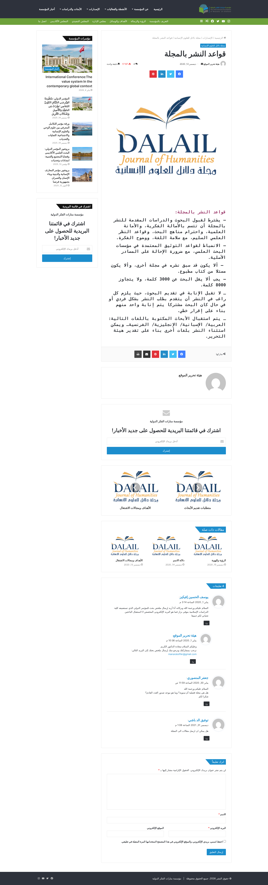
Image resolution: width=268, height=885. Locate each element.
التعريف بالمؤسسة (158, 21)
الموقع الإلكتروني (155, 827)
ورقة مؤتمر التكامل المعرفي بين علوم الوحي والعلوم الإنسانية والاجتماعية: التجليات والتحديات (56, 131)
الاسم (222, 814)
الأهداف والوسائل (118, 21)
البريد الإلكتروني (217, 827)
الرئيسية (158, 9)
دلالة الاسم (178, 560)
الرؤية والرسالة (138, 21)
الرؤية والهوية (219, 560)
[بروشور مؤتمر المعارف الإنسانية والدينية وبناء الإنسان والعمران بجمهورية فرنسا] (82, 175)
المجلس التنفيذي (80, 21)
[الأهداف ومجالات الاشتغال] (125, 546)
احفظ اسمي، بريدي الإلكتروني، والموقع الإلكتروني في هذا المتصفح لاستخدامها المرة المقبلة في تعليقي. (172, 841)
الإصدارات (94, 9)
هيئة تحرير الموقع (211, 64)
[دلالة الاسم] (166, 546)
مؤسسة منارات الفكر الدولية (166, 878)
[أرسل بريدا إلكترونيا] (202, 64)
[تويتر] (170, 74)
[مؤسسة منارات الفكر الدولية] (215, 9)
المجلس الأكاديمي (59, 21)
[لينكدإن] (162, 74)
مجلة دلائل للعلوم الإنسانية (187, 37)
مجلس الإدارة (99, 21)
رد (206, 622)
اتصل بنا (42, 21)
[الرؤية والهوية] (208, 546)
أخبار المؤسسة (47, 9)
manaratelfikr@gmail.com (182, 654)
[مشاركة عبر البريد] (146, 354)
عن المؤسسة (141, 9)
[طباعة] (138, 354)
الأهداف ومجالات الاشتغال (129, 560)
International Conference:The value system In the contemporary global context (69, 81)
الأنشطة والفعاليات (117, 9)
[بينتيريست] (153, 74)
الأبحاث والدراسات (72, 9)
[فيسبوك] (179, 74)
